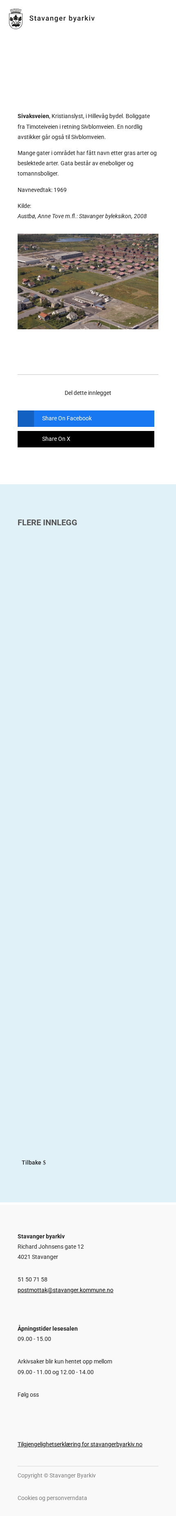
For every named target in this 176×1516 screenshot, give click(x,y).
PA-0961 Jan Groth (52, 650)
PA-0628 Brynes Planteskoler (70, 853)
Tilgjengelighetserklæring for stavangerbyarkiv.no (80, 1444)
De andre (34, 1057)
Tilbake (31, 1162)
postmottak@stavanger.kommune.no (65, 1290)
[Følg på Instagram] (35, 1414)
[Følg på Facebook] (20, 1414)
